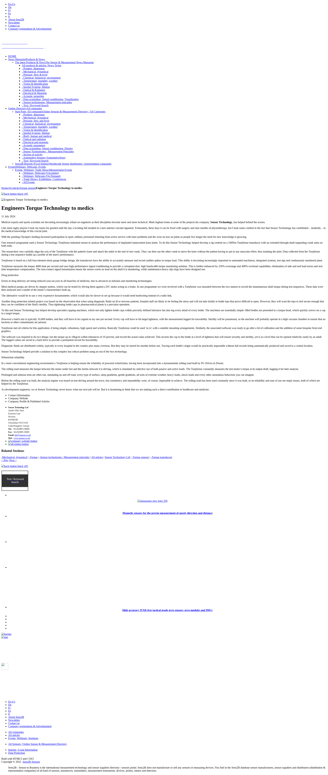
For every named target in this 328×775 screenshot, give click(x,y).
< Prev (5, 460)
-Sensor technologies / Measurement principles (64, 457)
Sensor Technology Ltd (117, 457)
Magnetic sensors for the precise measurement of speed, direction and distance (167, 513)
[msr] (4, 637)
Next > (13, 460)
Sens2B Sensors (31, 761)
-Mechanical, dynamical (14, 457)
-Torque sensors (140, 457)
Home (4, 188)
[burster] (6, 634)
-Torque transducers (161, 457)
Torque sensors (28, 188)
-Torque (33, 457)
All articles (14, 188)
